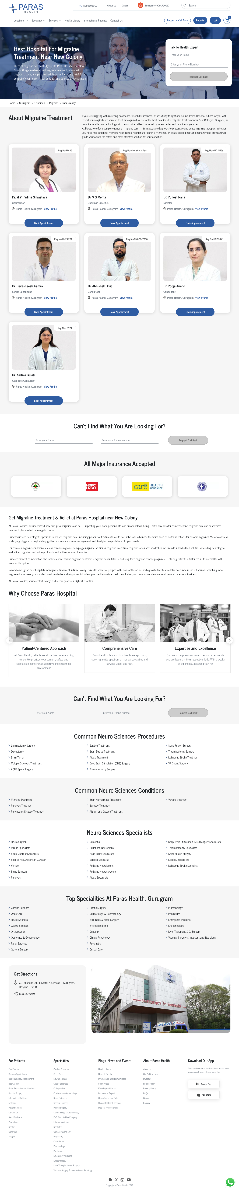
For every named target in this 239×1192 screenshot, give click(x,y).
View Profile (50, 209)
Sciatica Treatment (100, 745)
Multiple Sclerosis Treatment (26, 763)
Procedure (13, 1122)
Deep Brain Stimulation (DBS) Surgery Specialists (194, 842)
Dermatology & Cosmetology (105, 913)
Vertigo (15, 865)
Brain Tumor (17, 757)
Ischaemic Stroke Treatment (183, 757)
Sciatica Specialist (99, 859)
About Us (111, 5)
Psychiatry (95, 943)
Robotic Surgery (16, 1093)
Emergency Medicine (179, 919)
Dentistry (94, 931)
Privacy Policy (149, 1088)
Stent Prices (103, 1083)
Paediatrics (174, 913)
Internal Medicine (99, 925)
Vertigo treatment (177, 799)
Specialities (61, 1060)
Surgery (12, 1136)
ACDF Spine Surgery (22, 769)
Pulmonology (175, 908)
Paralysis (16, 877)
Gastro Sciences (20, 925)
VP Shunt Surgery (178, 763)
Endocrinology (176, 925)
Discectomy (17, 751)
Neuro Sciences (19, 919)
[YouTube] (128, 1180)
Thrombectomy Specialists (182, 847)
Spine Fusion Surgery (179, 745)
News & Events (105, 1074)
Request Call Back (198, 76)
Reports (200, 20)
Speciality (36, 20)
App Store (206, 1094)
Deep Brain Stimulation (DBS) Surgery (110, 763)
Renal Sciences (19, 943)
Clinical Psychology (100, 937)
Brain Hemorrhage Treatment (105, 799)
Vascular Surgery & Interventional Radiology (192, 937)
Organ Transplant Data (108, 1098)
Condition (39, 103)
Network (12, 1103)
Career (125, 5)
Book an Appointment (18, 1074)
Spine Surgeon (19, 871)
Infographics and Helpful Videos (112, 1079)
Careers (146, 1098)
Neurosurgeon (19, 842)
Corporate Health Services (109, 1103)
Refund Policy (149, 1083)
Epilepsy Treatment (100, 805)
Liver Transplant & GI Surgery (184, 931)
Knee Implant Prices (107, 1088)
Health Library (72, 20)
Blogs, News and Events (114, 1060)
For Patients (17, 1060)
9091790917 (162, 5)
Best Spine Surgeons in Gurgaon (28, 859)
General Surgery (19, 949)
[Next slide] (229, 640)
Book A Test (14, 1083)
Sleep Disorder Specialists (25, 853)
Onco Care (16, 913)
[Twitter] (116, 1180)
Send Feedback (15, 1117)
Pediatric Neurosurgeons (103, 871)
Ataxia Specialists (99, 877)
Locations (19, 20)
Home (12, 103)
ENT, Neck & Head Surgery (104, 919)
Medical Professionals (108, 1107)
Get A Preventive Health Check (22, 1088)
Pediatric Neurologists (102, 865)
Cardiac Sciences (20, 908)
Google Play (206, 1084)
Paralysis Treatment (21, 805)
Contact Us (116, 20)
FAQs (145, 1093)
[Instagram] (122, 1180)
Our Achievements (151, 1074)
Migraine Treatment (21, 799)
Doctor (12, 1127)
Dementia (95, 842)
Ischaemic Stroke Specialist (183, 865)
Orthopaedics (18, 931)
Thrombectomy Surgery (102, 769)
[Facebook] (110, 1180)
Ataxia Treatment (99, 757)
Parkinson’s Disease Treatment (27, 811)
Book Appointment (43, 223)
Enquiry (146, 1103)
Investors (147, 1079)
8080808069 (90, 5)
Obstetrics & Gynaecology (25, 937)
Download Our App (201, 1060)
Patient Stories (15, 1107)
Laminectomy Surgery (23, 745)
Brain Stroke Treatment (102, 751)
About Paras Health (156, 1060)
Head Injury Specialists (102, 853)
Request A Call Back (177, 20)
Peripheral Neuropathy (102, 847)
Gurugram (24, 103)
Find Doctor (14, 1069)
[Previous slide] (9, 640)
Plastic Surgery (98, 908)
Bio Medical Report (106, 1093)
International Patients (95, 20)
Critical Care (96, 949)
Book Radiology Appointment (21, 1079)
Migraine (53, 103)
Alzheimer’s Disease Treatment (106, 811)
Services (53, 20)
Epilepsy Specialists (178, 859)
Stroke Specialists (20, 847)
